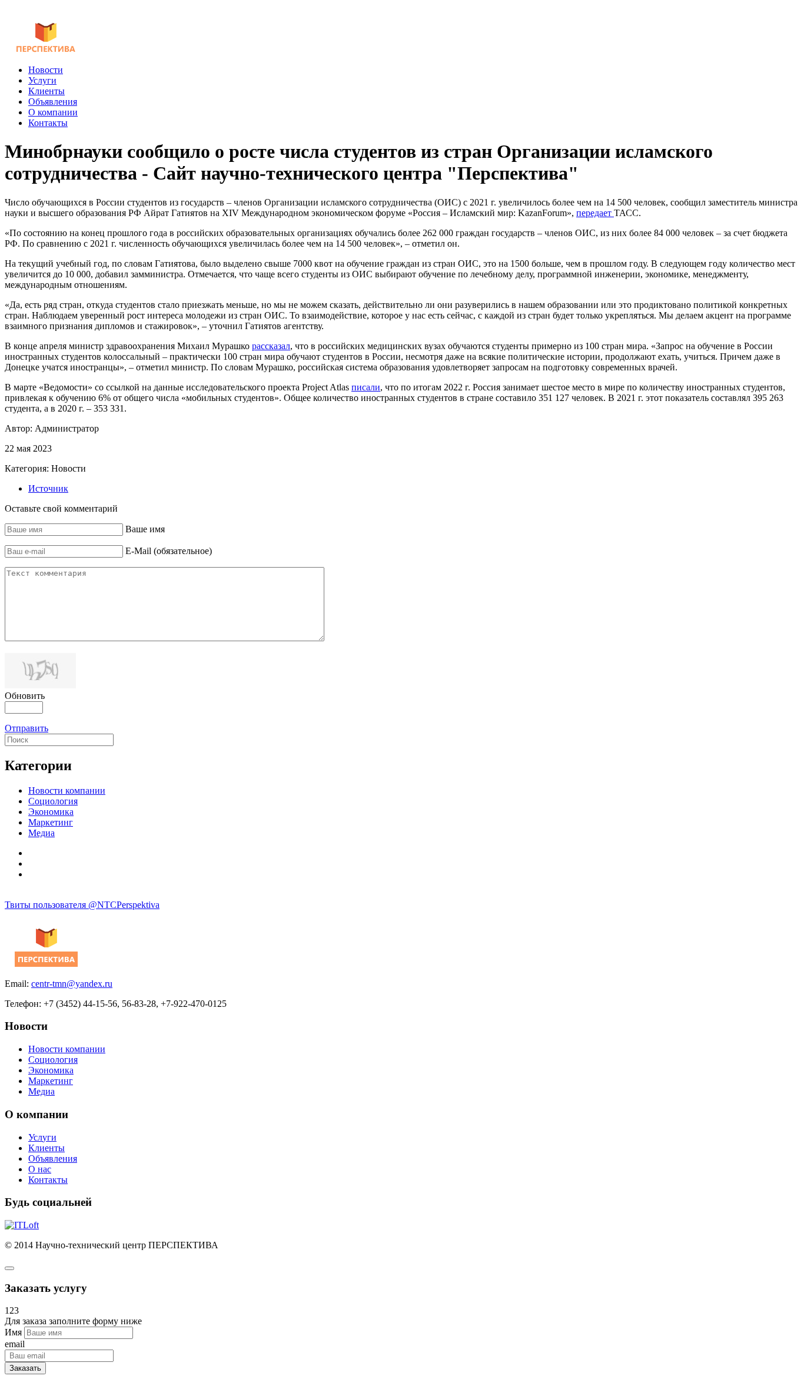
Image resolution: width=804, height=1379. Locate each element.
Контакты (48, 123)
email (15, 1344)
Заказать (25, 1368)
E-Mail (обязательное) (168, 551)
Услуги (42, 80)
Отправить (26, 728)
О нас (39, 1169)
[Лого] (46, 50)
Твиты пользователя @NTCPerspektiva (82, 905)
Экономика (51, 812)
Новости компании (66, 790)
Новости (45, 70)
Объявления (52, 102)
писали (365, 387)
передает (595, 213)
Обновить (25, 696)
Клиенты (46, 91)
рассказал (271, 346)
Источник (48, 488)
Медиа (41, 833)
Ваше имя (145, 529)
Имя (13, 1332)
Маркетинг (50, 822)
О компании (53, 112)
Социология (53, 801)
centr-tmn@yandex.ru (71, 984)
